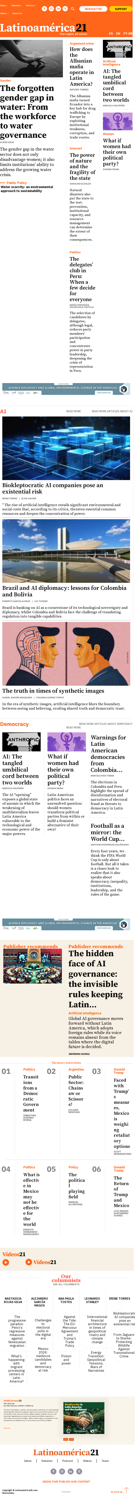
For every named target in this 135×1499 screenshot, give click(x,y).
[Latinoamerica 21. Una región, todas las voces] (66, 1452)
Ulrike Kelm (7, 142)
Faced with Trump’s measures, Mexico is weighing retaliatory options (122, 1113)
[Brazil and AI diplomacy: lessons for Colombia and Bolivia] (66, 551)
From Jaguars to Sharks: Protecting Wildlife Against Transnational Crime (124, 1345)
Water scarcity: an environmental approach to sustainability (27, 189)
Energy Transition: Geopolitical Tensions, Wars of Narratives (96, 1361)
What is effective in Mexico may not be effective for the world (31, 1199)
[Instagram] (51, 8)
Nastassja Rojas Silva (13, 1300)
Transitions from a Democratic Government (31, 1093)
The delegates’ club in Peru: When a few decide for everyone (82, 279)
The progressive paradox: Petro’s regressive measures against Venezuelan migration (17, 1331)
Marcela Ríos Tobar (102, 775)
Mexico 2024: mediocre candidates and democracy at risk (43, 1359)
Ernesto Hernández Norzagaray (31, 1232)
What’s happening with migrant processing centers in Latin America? (16, 1368)
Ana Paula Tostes (66, 1300)
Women (108, 133)
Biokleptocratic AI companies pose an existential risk (52, 489)
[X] (65, 8)
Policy (73, 1167)
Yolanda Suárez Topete (50, 697)
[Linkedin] (58, 8)
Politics (75, 252)
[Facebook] (44, 8)
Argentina (76, 1069)
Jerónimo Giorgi (79, 1054)
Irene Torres (9, 498)
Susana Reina (111, 169)
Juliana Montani (74, 1111)
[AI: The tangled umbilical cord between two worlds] (118, 49)
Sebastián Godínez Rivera (29, 1118)
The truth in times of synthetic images (53, 691)
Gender (5, 80)
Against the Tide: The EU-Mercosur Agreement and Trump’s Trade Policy (69, 1331)
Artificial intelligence (111, 63)
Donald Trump (119, 1071)
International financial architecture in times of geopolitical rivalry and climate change (97, 1329)
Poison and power (66, 1359)
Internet (76, 148)
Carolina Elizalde (80, 183)
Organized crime (82, 43)
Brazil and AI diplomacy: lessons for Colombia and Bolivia (64, 591)
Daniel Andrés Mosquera (17, 697)
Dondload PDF (7, 1428)
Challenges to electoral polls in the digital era (43, 1329)
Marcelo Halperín (113, 105)
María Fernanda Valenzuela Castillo (82, 306)
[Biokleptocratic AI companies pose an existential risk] (66, 448)
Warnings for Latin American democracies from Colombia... (108, 754)
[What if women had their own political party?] (118, 121)
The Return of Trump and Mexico (121, 1192)
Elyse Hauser (28, 498)
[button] (72, 9)
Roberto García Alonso (16, 601)
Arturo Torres (79, 89)
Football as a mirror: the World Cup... (108, 832)
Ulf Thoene (41, 601)
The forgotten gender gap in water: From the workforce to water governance (28, 112)
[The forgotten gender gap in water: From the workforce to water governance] (31, 58)
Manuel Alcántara (75, 1203)
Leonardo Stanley (92, 1300)
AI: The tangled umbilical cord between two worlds (116, 86)
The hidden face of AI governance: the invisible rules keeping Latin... (95, 979)
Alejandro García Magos (39, 1302)
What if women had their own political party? (117, 152)
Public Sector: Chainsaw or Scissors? (76, 1090)
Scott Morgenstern (122, 1152)
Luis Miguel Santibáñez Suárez (121, 1213)
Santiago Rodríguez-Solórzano (110, 844)
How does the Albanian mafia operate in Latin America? (82, 66)
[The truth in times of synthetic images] (66, 654)
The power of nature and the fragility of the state (82, 167)
